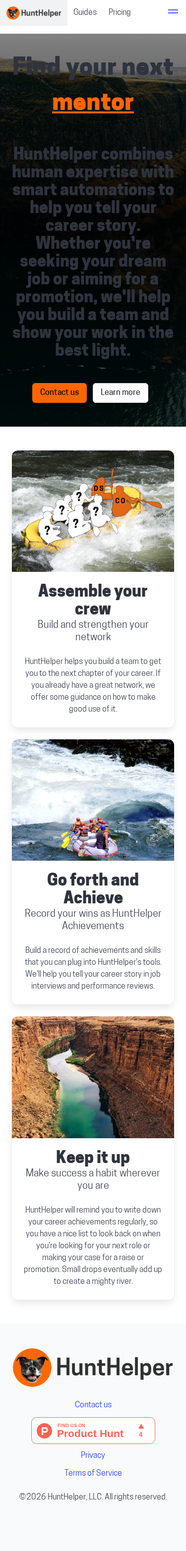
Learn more (120, 393)
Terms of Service (93, 1474)
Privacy (93, 1456)
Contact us (59, 393)
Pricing (120, 13)
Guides (85, 13)
